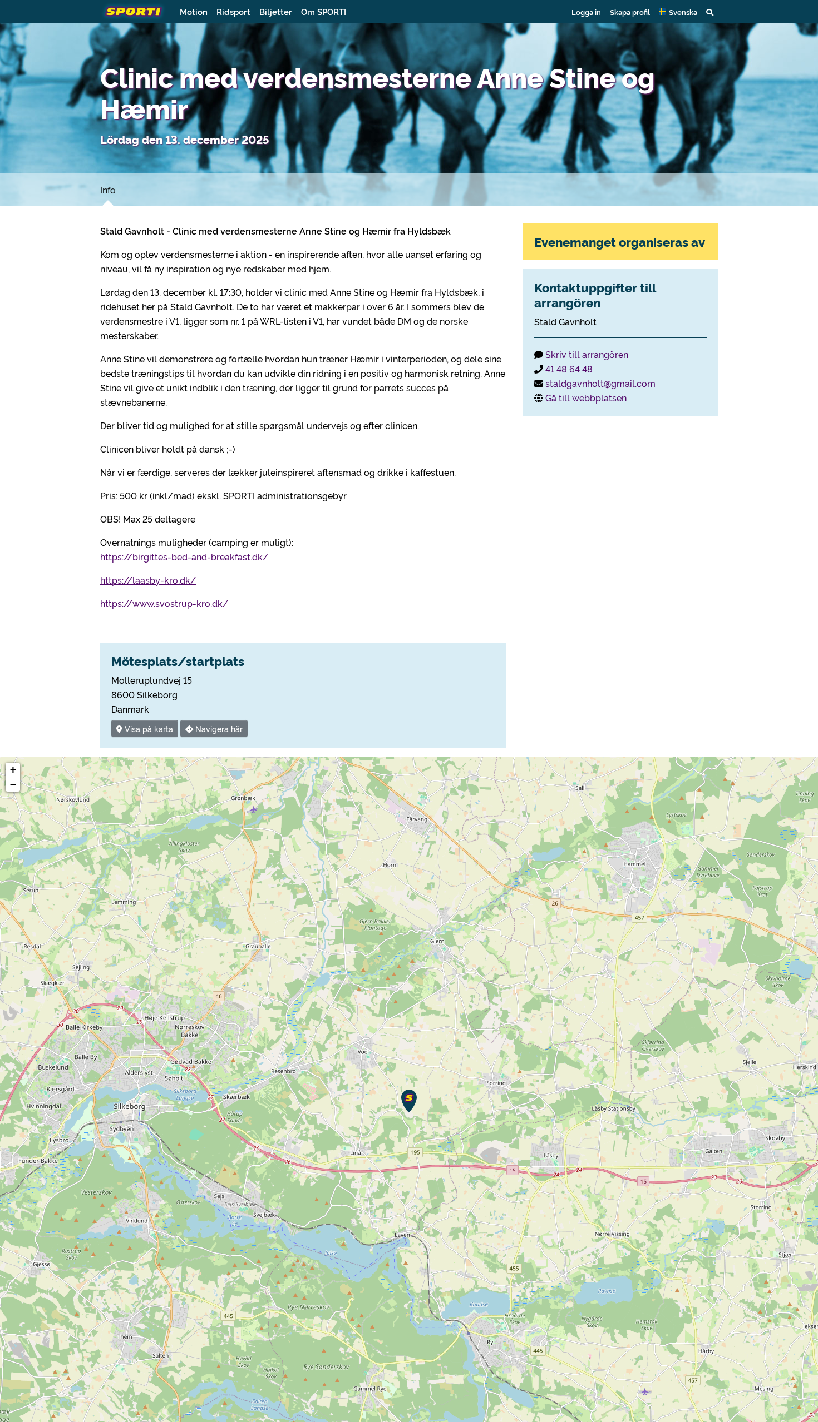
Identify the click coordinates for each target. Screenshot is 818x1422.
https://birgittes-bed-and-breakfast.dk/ (184, 556)
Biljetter (275, 11)
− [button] (13, 784)
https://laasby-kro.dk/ (148, 580)
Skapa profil (630, 12)
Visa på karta (147, 728)
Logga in (586, 12)
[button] (678, 11)
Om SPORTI (323, 11)
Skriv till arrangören (586, 354)
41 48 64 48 (569, 368)
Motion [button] (194, 11)
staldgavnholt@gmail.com (600, 383)
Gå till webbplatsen (586, 397)
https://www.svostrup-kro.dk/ (164, 603)
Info (108, 189)
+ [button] (13, 769)
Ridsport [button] (233, 11)
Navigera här (218, 728)
